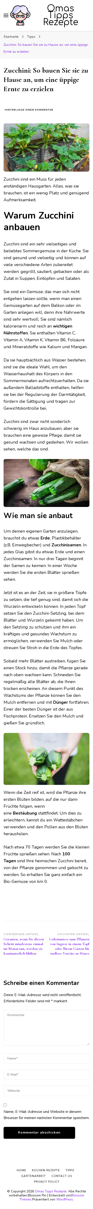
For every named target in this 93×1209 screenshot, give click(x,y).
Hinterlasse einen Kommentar (29, 110)
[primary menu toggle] (6, 15)
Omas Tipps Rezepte (60, 15)
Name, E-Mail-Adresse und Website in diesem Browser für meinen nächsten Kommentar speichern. (46, 1114)
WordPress (64, 1199)
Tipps (70, 1170)
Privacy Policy (46, 1182)
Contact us (62, 1176)
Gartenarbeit (33, 1176)
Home (21, 1170)
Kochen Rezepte (46, 1170)
